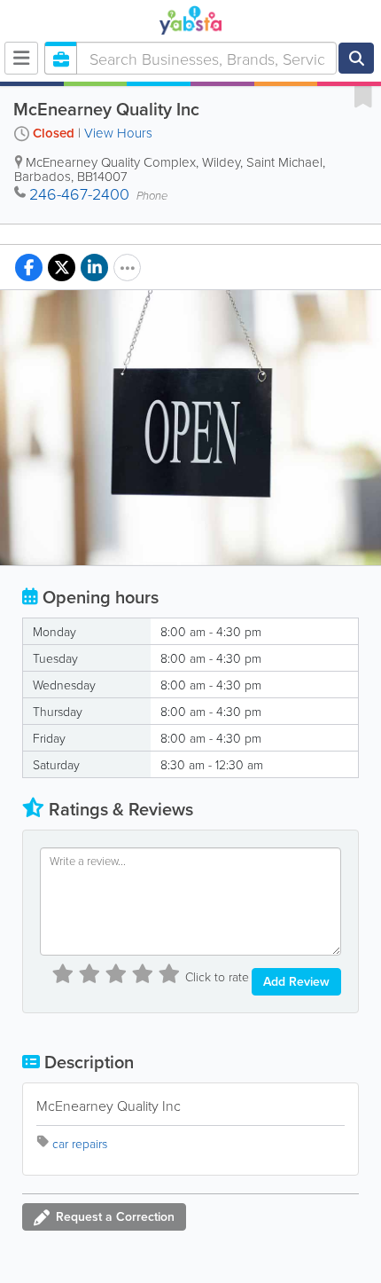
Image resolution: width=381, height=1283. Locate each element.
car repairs (79, 1143)
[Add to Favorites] (363, 95)
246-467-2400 (79, 193)
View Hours (118, 132)
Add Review (296, 981)
